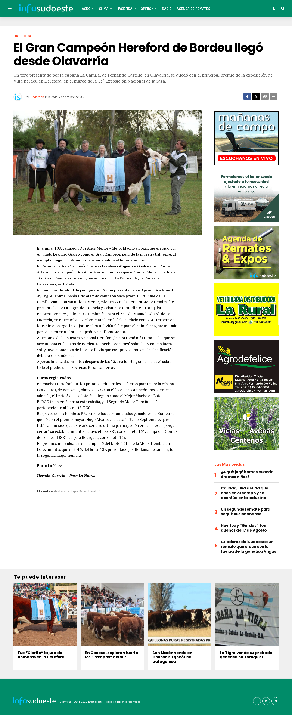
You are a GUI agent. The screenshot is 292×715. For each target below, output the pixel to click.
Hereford (94, 491)
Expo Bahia (79, 491)
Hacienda (124, 8)
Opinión (147, 8)
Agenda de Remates (193, 8)
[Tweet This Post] (256, 96)
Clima (103, 8)
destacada (61, 491)
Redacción (37, 97)
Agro (86, 8)
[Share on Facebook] (247, 96)
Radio (167, 8)
